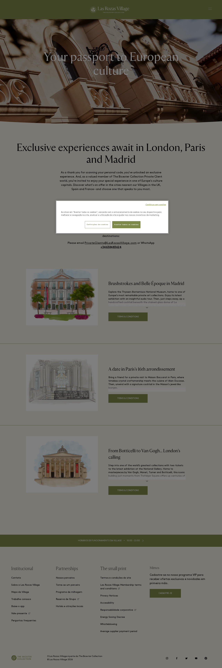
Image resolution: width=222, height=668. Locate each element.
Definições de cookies (97, 225)
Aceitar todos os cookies (126, 225)
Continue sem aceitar (156, 205)
